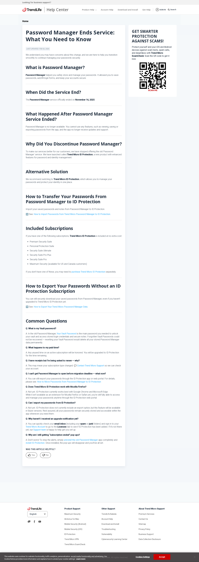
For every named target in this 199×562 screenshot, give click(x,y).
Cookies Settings (143, 557)
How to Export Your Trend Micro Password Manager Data (60, 306)
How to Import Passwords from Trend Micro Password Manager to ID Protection (72, 214)
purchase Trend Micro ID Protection (88, 271)
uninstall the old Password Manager (81, 440)
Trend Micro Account (35, 426)
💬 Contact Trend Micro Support (89, 365)
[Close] (195, 557)
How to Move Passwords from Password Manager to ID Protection (69, 381)
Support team (39, 429)
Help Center (57, 9)
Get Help (146, 9)
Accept (162, 557)
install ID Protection (35, 443)
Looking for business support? (36, 2)
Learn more (80, 559)
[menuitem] (161, 10)
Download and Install (128, 9)
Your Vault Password (66, 333)
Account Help (107, 9)
